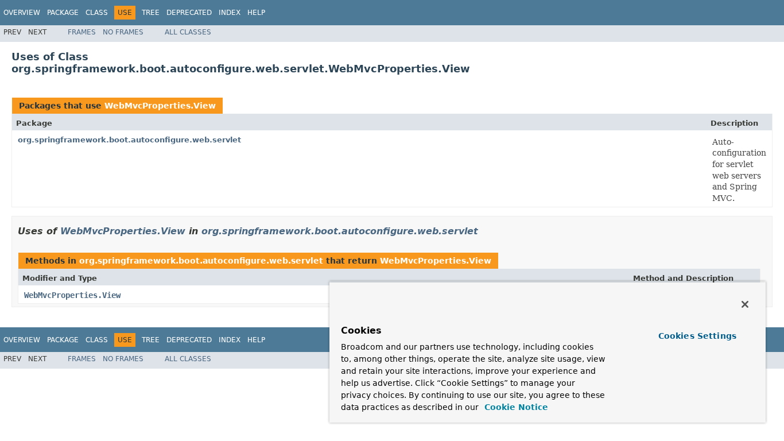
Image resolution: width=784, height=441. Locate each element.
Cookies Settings (697, 336)
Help (256, 13)
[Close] (745, 304)
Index (229, 13)
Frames (82, 32)
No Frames (123, 32)
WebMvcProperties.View (160, 105)
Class (97, 13)
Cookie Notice (515, 407)
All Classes (188, 32)
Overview (21, 13)
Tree (151, 13)
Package (63, 13)
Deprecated (189, 13)
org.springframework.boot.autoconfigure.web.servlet (129, 140)
